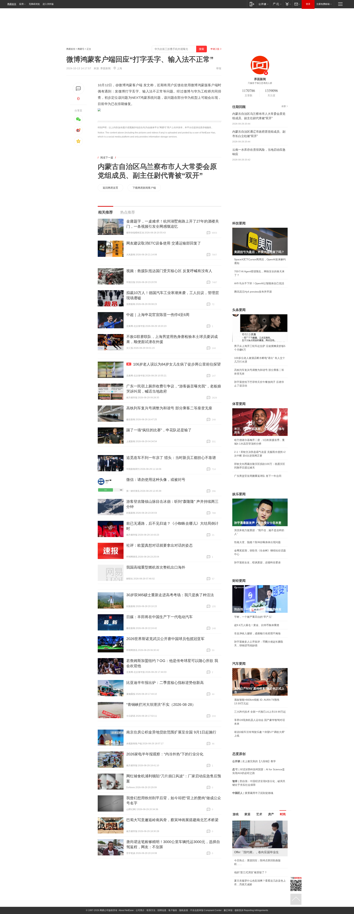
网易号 (81, 49)
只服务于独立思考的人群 (260, 83)
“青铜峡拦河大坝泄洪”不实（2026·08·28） (161, 704)
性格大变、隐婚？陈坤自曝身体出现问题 (257, 542)
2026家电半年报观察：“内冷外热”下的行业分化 (164, 754)
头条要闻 (239, 310)
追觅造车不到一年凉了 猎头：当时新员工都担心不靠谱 (171, 458)
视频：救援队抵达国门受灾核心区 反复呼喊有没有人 (169, 271)
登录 (308, 4)
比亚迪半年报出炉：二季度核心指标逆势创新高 (165, 683)
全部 (283, 106)
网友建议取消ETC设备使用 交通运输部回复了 (163, 243)
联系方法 (151, 910)
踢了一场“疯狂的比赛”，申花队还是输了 (159, 430)
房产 (271, 814)
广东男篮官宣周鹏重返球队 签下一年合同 (257, 475)
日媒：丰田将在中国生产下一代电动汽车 (159, 617)
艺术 (259, 814)
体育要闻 (239, 404)
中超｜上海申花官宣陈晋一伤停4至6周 (157, 315)
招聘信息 (161, 910)
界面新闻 (105, 68)
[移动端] (252, 4)
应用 (21, 4)
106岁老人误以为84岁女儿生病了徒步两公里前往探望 (177, 364)
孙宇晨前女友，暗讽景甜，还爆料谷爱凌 (257, 562)
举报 (218, 68)
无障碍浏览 (34, 4)
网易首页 (11, 4)
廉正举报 (228, 910)
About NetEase (126, 910)
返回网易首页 (110, 187)
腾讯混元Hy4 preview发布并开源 (253, 291)
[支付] (287, 4)
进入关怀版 (48, 4)
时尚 (283, 814)
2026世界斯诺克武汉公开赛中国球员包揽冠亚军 (165, 639)
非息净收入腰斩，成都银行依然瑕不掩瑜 (257, 633)
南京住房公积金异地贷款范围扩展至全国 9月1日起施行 (171, 732)
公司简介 (140, 910)
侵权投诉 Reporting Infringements (251, 910)
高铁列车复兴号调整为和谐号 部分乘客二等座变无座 (169, 408)
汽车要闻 (239, 663)
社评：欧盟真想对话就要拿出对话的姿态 (159, 545)
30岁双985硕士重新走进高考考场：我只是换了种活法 (170, 595)
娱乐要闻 (239, 494)
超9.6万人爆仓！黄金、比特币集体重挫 (256, 625)
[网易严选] (276, 4)
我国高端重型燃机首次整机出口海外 (155, 567)
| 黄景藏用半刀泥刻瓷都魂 (252, 792)
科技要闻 (239, 223)
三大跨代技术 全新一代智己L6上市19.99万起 (260, 711)
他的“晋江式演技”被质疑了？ (250, 872)
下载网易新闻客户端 (144, 187)
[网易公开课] (263, 4)
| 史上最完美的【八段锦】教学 (254, 761)
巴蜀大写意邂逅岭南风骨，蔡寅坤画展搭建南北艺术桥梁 (172, 820)
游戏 (236, 814)
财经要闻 (239, 581)
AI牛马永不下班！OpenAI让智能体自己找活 (259, 283)
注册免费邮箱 (323, 4)
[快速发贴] (78, 88)
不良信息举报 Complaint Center (206, 910)
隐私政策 (183, 910)
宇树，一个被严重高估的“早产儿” (253, 616)
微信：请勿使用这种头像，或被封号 (155, 480)
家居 (247, 814)
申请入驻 (215, 49)
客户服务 (172, 910)
